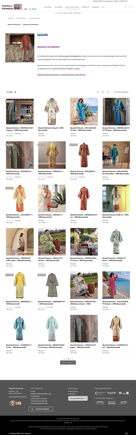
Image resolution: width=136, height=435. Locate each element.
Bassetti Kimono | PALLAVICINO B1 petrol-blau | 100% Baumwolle (115, 172)
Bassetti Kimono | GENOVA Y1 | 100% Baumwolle (50, 172)
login (116, 1)
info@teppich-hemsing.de (17, 397)
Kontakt (95, 1)
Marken (95, 7)
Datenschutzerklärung (39, 401)
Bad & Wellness (72, 7)
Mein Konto (73, 391)
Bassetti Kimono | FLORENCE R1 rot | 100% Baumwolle (115, 346)
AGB (33, 391)
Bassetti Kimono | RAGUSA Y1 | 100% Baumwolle (50, 216)
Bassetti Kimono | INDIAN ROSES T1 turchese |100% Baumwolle (51, 346)
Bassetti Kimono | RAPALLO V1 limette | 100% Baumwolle (50, 259)
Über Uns (102, 1)
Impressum (109, 1)
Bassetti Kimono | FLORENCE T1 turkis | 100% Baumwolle (18, 346)
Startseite (11, 18)
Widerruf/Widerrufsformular (41, 394)
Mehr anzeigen (67, 362)
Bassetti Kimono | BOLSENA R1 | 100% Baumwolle (83, 172)
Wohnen (58, 7)
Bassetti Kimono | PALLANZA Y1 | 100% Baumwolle (19, 216)
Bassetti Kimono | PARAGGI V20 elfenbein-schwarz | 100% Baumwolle (82, 303)
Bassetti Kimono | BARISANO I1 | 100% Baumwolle (19, 302)
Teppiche (85, 7)
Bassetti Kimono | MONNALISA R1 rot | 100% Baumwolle (83, 216)
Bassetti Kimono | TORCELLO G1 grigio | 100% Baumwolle (83, 346)
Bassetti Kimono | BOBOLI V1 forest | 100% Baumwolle (114, 259)
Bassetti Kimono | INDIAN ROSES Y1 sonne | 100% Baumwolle (83, 259)
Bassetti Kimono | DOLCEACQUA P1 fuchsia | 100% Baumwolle (115, 302)
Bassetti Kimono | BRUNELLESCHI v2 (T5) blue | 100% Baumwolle (115, 129)
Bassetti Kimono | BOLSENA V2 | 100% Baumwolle (19, 172)
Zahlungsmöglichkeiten (40, 403)
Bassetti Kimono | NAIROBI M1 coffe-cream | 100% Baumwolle (18, 259)
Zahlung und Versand (39, 399)
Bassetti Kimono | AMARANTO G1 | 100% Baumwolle (51, 302)
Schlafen (48, 7)
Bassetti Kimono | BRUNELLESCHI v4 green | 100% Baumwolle (19, 129)
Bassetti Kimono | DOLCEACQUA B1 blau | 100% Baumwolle (83, 129)
